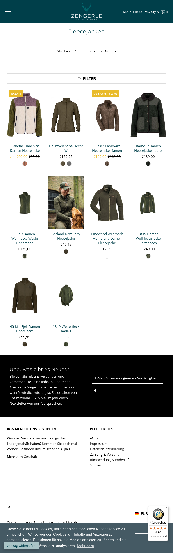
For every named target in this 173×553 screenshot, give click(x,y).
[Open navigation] (35, 11)
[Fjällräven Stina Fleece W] (66, 114)
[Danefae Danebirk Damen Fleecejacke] (25, 114)
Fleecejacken (88, 51)
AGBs (94, 438)
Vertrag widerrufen (21, 546)
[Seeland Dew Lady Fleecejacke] (66, 203)
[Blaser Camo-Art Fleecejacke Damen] (107, 114)
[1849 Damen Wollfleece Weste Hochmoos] (25, 203)
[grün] (63, 163)
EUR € (146, 513)
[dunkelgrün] (148, 163)
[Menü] (165, 508)
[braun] (107, 163)
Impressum (98, 443)
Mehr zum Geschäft (22, 456)
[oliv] (25, 163)
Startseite (65, 51)
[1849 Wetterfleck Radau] (66, 295)
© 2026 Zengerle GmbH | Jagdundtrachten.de (42, 522)
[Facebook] (95, 391)
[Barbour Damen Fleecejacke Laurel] (148, 114)
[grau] (69, 163)
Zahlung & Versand (104, 454)
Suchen (95, 465)
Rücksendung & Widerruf (109, 459)
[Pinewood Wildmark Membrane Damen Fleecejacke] (107, 203)
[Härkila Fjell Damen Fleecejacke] (25, 295)
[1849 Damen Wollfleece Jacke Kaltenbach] (148, 203)
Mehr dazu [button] (85, 546)
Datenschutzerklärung (107, 449)
